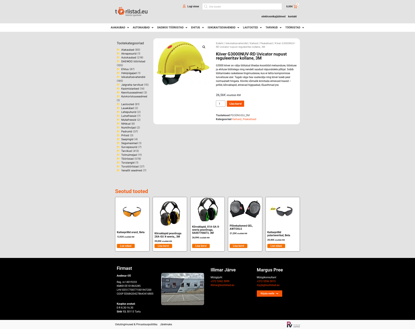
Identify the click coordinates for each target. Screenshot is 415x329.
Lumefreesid (128, 115)
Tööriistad (292, 27)
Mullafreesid (128, 119)
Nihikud (125, 123)
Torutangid (128, 162)
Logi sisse (193, 6)
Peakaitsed (266, 43)
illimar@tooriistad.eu (222, 285)
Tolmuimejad (129, 154)
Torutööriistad (130, 166)
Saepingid (127, 139)
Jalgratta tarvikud (132, 84)
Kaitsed (254, 43)
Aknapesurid (128, 53)
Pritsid (125, 135)
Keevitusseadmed (132, 92)
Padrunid (126, 131)
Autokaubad (141, 27)
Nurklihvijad (128, 127)
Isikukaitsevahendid (221, 27)
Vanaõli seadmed (131, 170)
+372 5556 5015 (266, 281)
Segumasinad (129, 143)
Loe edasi (125, 245)
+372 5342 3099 (220, 281)
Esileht (219, 43)
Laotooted (250, 27)
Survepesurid (129, 147)
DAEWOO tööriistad (170, 27)
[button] (204, 47)
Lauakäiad (127, 108)
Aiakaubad (118, 27)
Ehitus (195, 27)
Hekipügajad (129, 73)
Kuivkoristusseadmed (134, 96)
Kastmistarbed (130, 88)
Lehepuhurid (128, 112)
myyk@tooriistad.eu (268, 285)
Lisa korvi (236, 103)
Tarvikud (272, 27)
